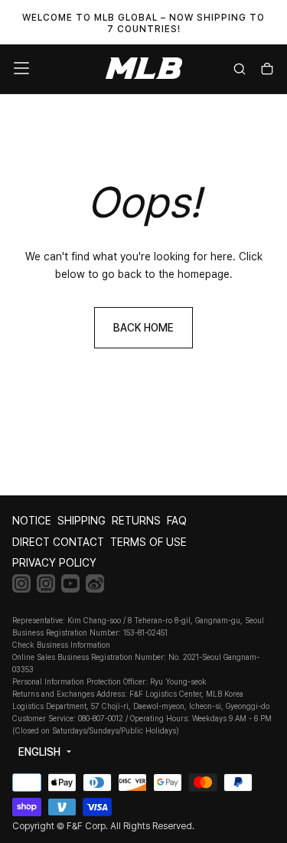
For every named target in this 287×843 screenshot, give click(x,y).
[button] (21, 68)
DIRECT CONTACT (58, 542)
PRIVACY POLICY (54, 563)
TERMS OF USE (148, 542)
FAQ (177, 521)
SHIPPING (81, 521)
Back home (143, 328)
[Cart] (267, 70)
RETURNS (136, 521)
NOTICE (31, 521)
